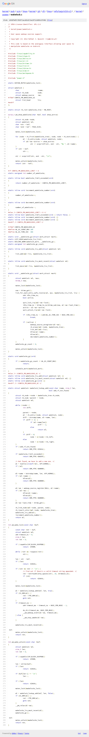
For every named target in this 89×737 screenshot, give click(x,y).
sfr (43, 11)
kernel (5, 11)
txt (79, 733)
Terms (26, 733)
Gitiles (14, 733)
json (85, 733)
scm (19, 11)
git (39, 11)
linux (25, 11)
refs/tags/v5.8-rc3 (62, 11)
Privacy (20, 733)
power (5, 14)
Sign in (84, 4)
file (50, 20)
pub (13, 11)
